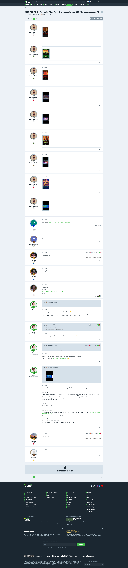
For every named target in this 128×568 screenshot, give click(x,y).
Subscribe (80, 544)
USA (32, 4)
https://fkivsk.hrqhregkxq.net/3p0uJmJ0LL (53, 291)
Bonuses (52, 4)
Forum (69, 4)
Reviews (75, 4)
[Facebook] (91, 486)
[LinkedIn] (99, 486)
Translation (95, 252)
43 (39, 18)
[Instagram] (97, 486)
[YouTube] (102, 486)
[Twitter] (94, 486)
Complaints (63, 4)
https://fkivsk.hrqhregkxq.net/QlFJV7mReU (59, 222)
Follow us (93, 484)
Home (27, 4)
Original (88, 252)
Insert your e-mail (48, 543)
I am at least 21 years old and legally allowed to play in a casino (59, 547)
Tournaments (83, 4)
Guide (57, 4)
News (89, 4)
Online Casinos (39, 4)
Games (46, 4)
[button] (100, 225)
